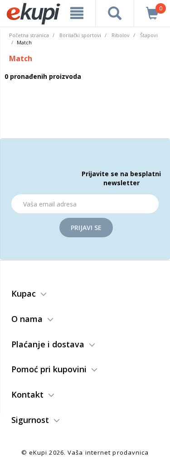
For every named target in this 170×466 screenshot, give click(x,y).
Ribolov (121, 35)
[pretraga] (115, 13)
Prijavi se (86, 227)
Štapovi (149, 35)
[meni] (77, 13)
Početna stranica (29, 35)
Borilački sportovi (80, 35)
